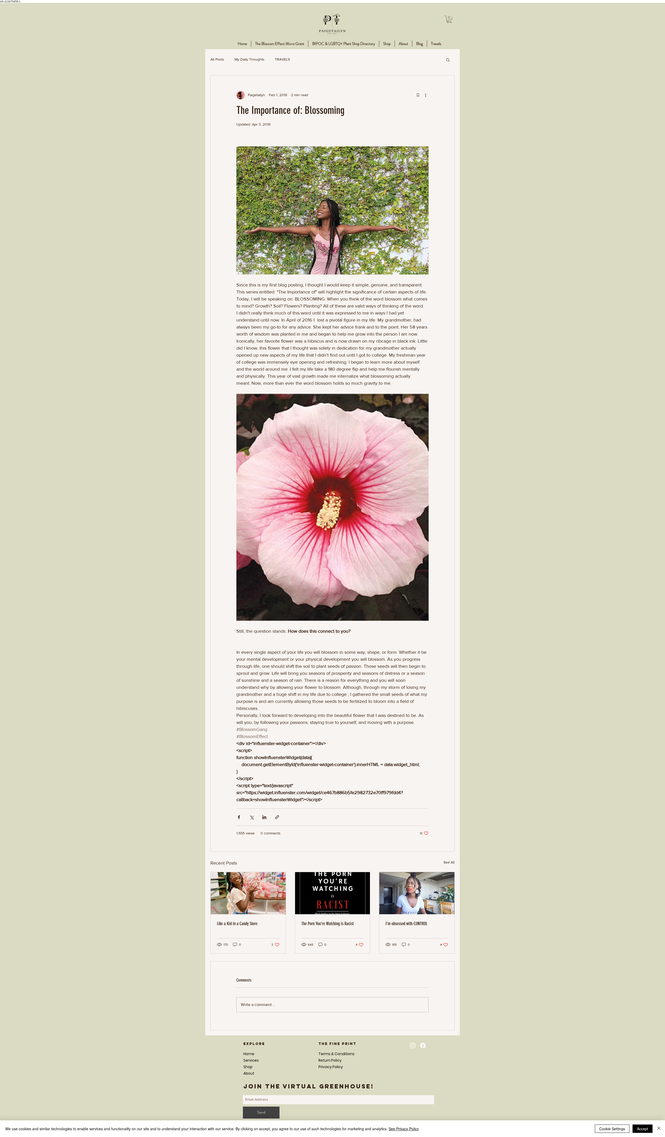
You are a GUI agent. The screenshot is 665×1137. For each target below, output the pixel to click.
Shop (247, 1066)
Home (248, 1053)
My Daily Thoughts (249, 59)
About (248, 1073)
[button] (449, 19)
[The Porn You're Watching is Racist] (332, 893)
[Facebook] (423, 1045)
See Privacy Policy (404, 1128)
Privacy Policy (330, 1066)
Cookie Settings (612, 1128)
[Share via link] (277, 817)
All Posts (217, 59)
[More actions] (425, 95)
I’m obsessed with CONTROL (406, 923)
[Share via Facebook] (238, 817)
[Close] (659, 1129)
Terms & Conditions (336, 1053)
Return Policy (330, 1060)
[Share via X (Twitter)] (251, 817)
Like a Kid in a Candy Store (237, 923)
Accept (642, 1128)
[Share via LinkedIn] (264, 817)
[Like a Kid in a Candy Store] (248, 893)
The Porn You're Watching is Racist (327, 923)
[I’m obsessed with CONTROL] (416, 893)
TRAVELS (282, 59)
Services (251, 1060)
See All (449, 862)
